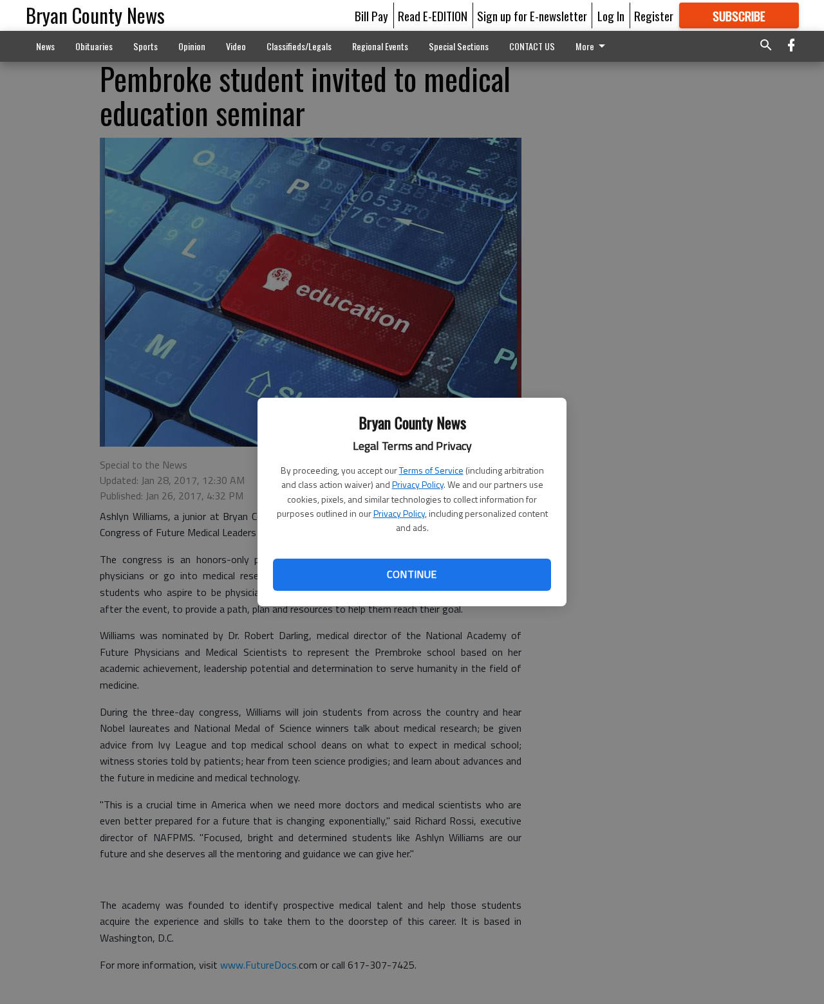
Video (236, 46)
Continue (411, 574)
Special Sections (459, 46)
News (45, 46)
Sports (145, 46)
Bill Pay (371, 15)
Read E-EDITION (432, 15)
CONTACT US (532, 46)
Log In (610, 15)
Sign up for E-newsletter (532, 15)
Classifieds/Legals (299, 46)
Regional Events (380, 46)
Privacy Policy (418, 484)
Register (653, 15)
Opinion (191, 46)
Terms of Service (431, 470)
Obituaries (94, 46)
